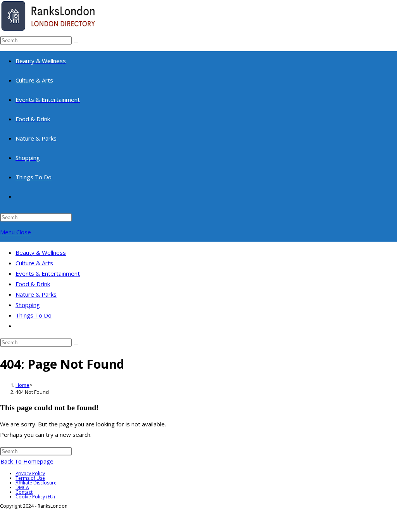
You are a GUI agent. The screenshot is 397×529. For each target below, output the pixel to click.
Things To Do (34, 315)
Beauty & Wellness (41, 252)
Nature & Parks (36, 294)
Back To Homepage (27, 461)
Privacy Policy (30, 473)
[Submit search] (76, 344)
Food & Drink (33, 284)
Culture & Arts (34, 263)
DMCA (22, 487)
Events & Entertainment (48, 273)
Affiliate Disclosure (36, 482)
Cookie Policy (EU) (35, 496)
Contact (24, 492)
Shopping (28, 305)
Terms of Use (30, 478)
